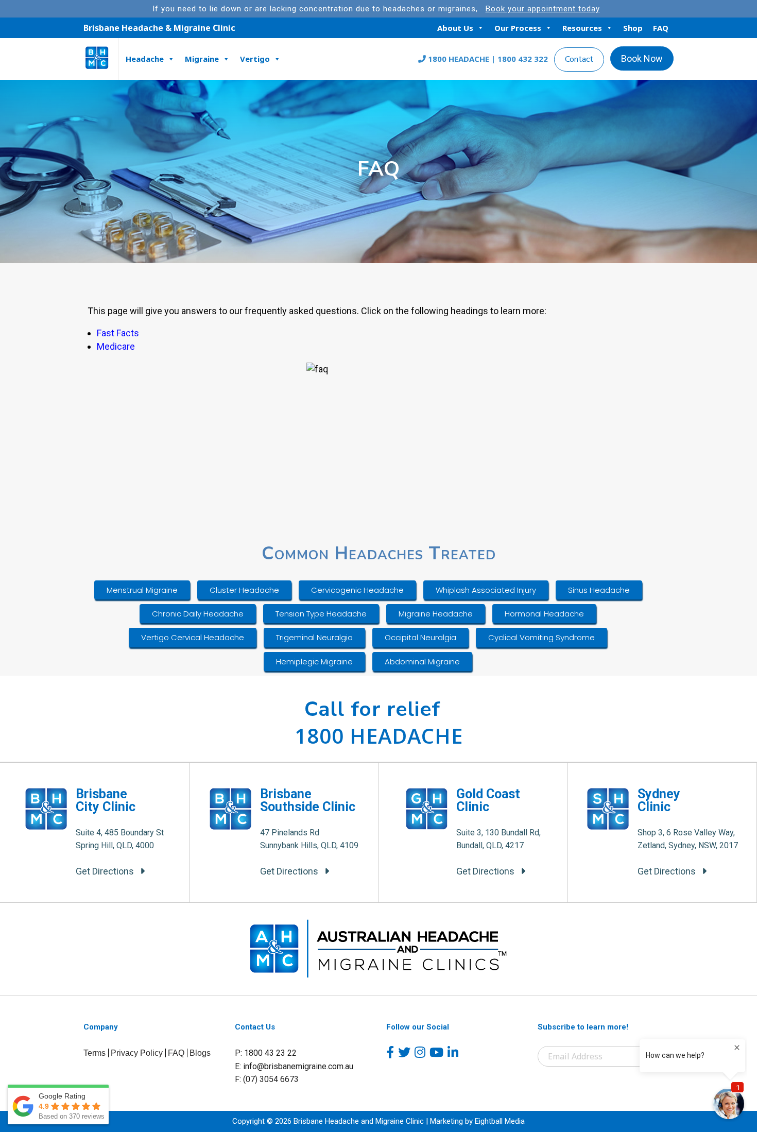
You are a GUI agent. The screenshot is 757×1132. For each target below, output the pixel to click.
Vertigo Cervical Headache (192, 637)
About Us (455, 28)
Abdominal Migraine (422, 661)
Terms (94, 1053)
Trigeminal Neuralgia (314, 637)
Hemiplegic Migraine (314, 661)
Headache (145, 59)
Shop (633, 28)
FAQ (660, 28)
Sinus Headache (599, 590)
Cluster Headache (244, 590)
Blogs (200, 1053)
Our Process (517, 28)
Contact (579, 59)
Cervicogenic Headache (357, 590)
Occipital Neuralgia (420, 637)
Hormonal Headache (544, 613)
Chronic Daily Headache (198, 613)
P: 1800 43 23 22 (266, 1053)
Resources (582, 28)
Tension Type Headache (321, 613)
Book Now (642, 58)
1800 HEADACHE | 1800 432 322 (487, 59)
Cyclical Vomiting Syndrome (541, 637)
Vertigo (255, 59)
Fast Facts (118, 333)
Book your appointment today (543, 8)
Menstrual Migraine (142, 590)
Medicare (116, 346)
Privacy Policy (137, 1053)
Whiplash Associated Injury (486, 590)
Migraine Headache (436, 613)
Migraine (202, 59)
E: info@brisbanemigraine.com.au (294, 1066)
